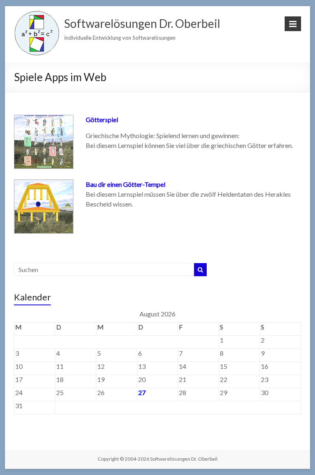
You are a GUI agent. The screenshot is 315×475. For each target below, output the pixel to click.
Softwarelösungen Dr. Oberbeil (142, 23)
